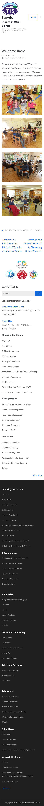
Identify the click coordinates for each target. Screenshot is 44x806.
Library (4, 610)
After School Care (8, 675)
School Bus (6, 681)
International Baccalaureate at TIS (16, 404)
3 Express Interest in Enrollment (15, 458)
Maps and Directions (10, 781)
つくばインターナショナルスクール (17, 392)
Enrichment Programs (10, 670)
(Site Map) (37, 475)
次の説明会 (7, 321)
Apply (33, 17)
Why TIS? (6, 341)
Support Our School (9, 658)
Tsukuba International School (11, 22)
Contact (5, 762)
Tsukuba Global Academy (12, 648)
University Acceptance (11, 377)
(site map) (6, 788)
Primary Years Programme (13, 409)
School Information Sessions (12, 772)
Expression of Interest (10, 767)
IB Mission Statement (11, 425)
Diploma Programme (10, 420)
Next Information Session (13, 306)
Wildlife (5, 625)
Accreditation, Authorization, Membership (19, 372)
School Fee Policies (9, 739)
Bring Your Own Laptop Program (14, 599)
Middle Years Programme (12, 415)
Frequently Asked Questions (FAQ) (16, 387)
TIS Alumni (6, 643)
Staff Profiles (7, 637)
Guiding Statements (10, 351)
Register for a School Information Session (17, 776)
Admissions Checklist (11, 442)
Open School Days (9, 620)
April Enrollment (8, 382)
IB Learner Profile (9, 430)
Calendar (5, 605)
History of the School (11, 361)
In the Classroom (34, 230)
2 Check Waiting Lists (11, 453)
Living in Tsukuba (8, 615)
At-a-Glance (7, 346)
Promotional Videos (10, 366)
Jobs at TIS (6, 653)
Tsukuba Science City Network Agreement (18, 750)
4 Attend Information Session (14, 463)
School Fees (6, 734)
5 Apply (5, 468)
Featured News (20, 230)
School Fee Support (9, 745)
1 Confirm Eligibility (10, 447)
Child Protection (9, 356)
